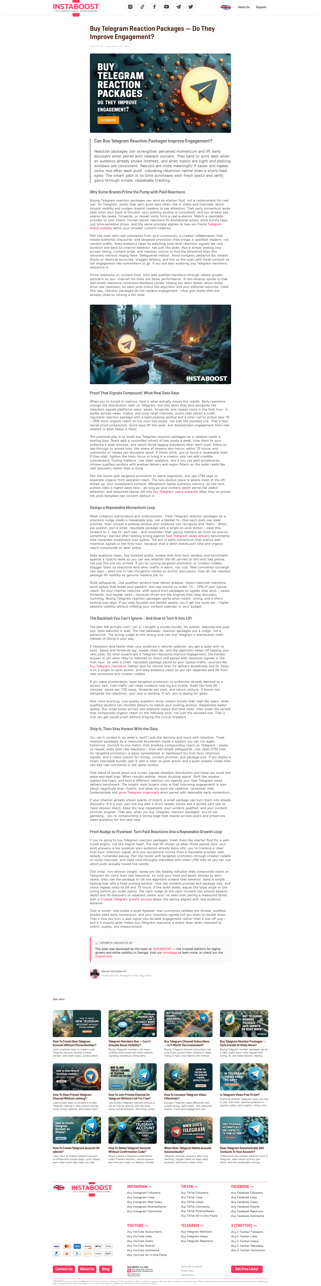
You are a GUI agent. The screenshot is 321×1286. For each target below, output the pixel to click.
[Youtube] (166, 7)
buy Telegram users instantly (175, 492)
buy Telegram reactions (108, 666)
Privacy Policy (187, 1271)
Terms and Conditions (191, 1267)
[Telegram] (179, 7)
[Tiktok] (142, 7)
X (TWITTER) (244, 1226)
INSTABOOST (162, 949)
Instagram (139, 1187)
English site (103, 956)
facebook (242, 1187)
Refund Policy (187, 1275)
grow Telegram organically (139, 792)
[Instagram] (130, 7)
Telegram (192, 1226)
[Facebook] (154, 7)
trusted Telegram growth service (126, 899)
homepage (170, 952)
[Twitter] (191, 7)
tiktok (189, 1187)
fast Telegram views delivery (188, 536)
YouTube (137, 1226)
